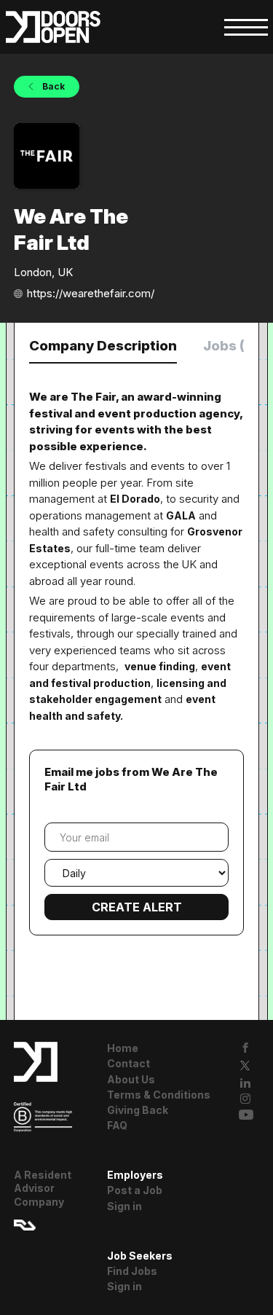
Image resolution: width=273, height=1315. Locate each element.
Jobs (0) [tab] (231, 345)
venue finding (159, 666)
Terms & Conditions (158, 1094)
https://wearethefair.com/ (90, 293)
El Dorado (135, 498)
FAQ (117, 1125)
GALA (181, 515)
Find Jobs (132, 1271)
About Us (131, 1079)
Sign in (124, 1206)
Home (122, 1048)
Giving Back (137, 1110)
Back (52, 86)
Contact (128, 1063)
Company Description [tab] (103, 345)
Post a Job (134, 1190)
